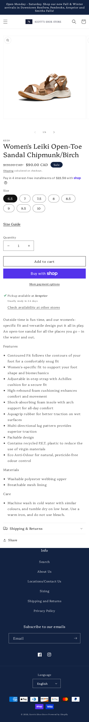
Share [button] (12, 540)
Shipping (8, 170)
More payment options (44, 284)
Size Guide (12, 224)
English (42, 683)
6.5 (10, 198)
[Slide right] (54, 132)
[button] (5, 21)
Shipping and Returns (45, 601)
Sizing (44, 591)
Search (44, 561)
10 (39, 208)
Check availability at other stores (34, 307)
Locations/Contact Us (44, 581)
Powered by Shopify (58, 714)
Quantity (9, 237)
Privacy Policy (44, 610)
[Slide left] (35, 132)
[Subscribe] (75, 638)
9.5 (23, 208)
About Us (44, 571)
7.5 (39, 198)
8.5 (68, 198)
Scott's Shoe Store (38, 714)
